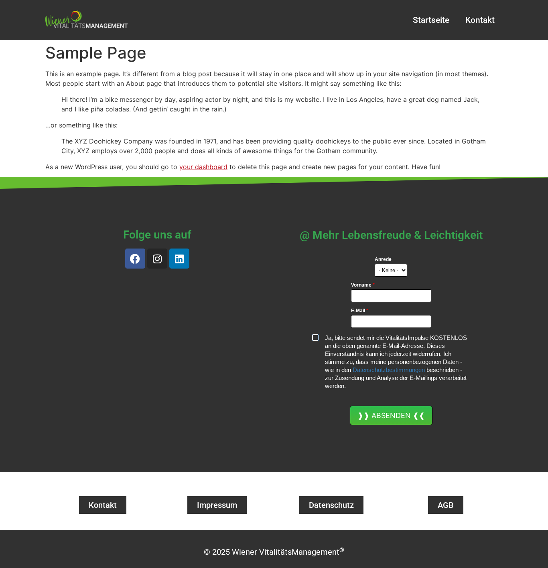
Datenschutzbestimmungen (389, 369)
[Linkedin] (179, 259)
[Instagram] (157, 259)
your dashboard (203, 167)
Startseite (431, 20)
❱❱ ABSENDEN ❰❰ (391, 415)
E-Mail (359, 310)
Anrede (383, 259)
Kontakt (480, 20)
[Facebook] (135, 259)
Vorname (363, 285)
